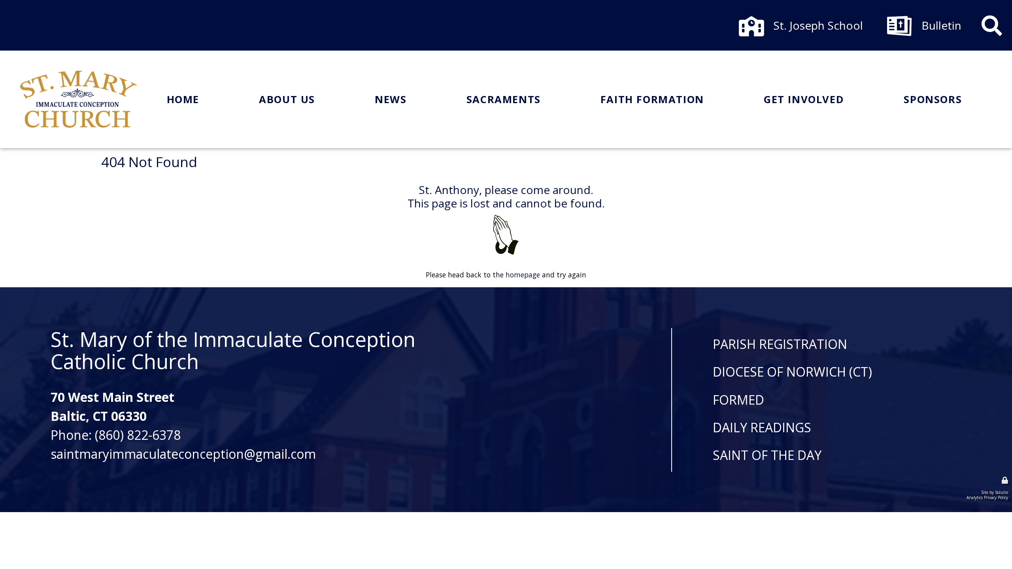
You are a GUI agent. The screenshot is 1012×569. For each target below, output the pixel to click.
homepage (523, 274)
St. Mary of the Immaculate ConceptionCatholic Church (233, 350)
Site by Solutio (994, 492)
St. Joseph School (791, 19)
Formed (738, 400)
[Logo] (78, 99)
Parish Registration (780, 344)
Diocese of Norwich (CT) (792, 372)
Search (992, 19)
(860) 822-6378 (138, 434)
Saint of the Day (767, 455)
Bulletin (908, 19)
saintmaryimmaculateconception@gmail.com (183, 453)
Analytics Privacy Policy (987, 497)
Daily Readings (762, 427)
